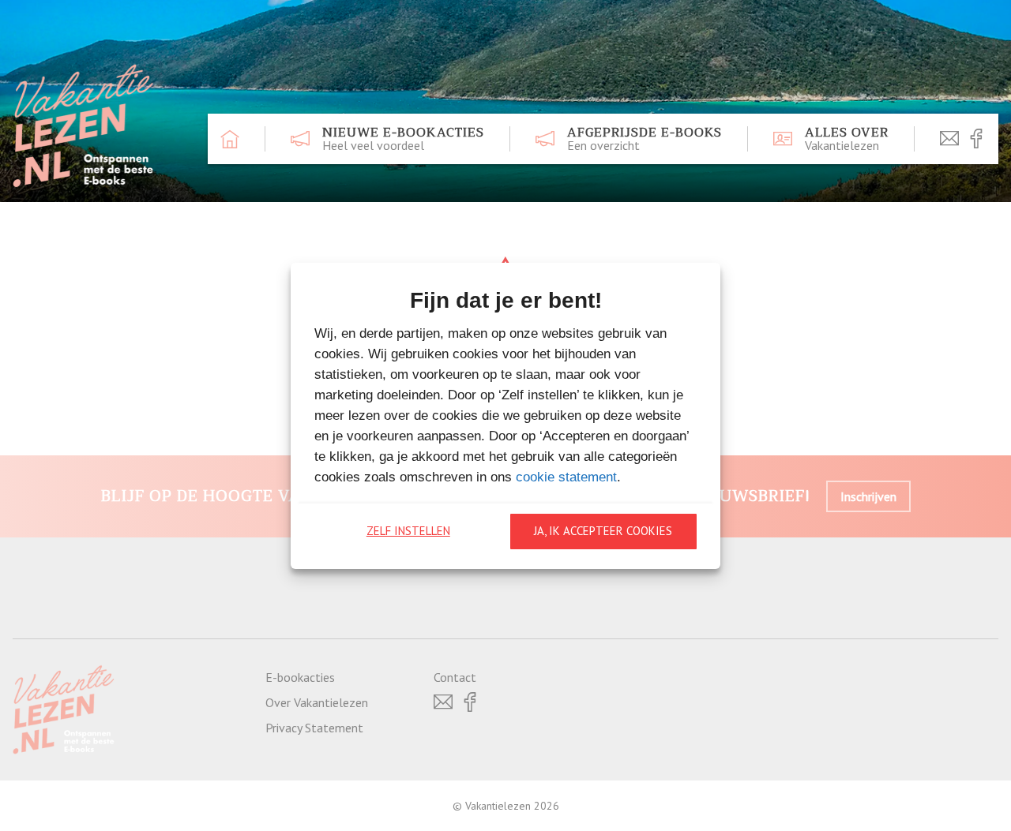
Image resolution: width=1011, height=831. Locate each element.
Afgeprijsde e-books (644, 139)
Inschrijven (868, 496)
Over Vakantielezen (316, 702)
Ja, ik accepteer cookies (603, 530)
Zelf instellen (408, 530)
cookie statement (566, 477)
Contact (455, 677)
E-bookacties (300, 677)
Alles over (847, 139)
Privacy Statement (314, 728)
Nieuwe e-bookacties (403, 139)
